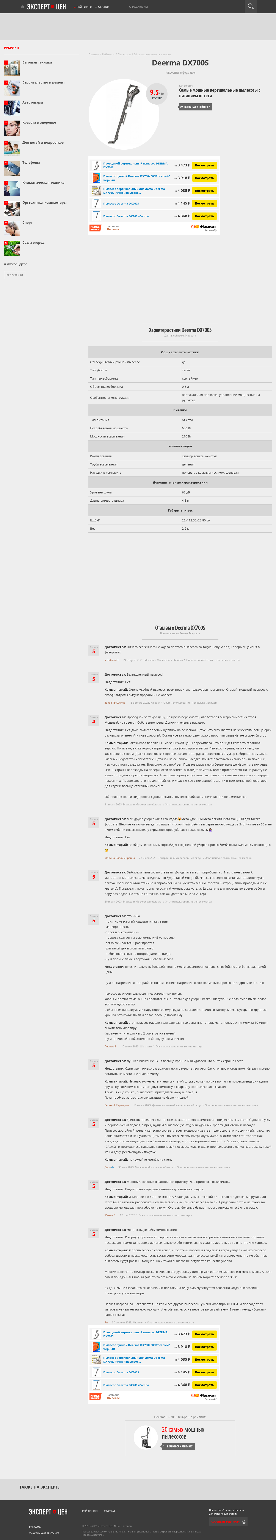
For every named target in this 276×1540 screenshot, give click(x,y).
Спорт (27, 222)
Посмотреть (204, 165)
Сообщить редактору (225, 1521)
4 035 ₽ (182, 190)
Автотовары (32, 102)
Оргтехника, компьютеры (44, 202)
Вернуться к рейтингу (195, 106)
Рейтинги (84, 7)
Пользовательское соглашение (100, 1531)
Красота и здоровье (39, 122)
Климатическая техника (43, 182)
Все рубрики (14, 275)
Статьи (103, 7)
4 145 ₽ (182, 203)
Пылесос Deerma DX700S (121, 203)
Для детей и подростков (43, 142)
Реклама (35, 1527)
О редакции (138, 7)
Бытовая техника (37, 62)
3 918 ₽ (182, 177)
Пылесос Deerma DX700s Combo (126, 216)
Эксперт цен (46, 7)
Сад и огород (33, 242)
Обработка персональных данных (180, 1531)
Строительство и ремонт (43, 82)
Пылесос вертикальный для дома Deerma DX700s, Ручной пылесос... (134, 191)
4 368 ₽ (182, 215)
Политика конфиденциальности (139, 1531)
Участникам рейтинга (44, 1533)
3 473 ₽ (182, 165)
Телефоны (31, 162)
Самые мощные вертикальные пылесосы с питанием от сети (219, 93)
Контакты (126, 1526)
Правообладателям (93, 1534)
